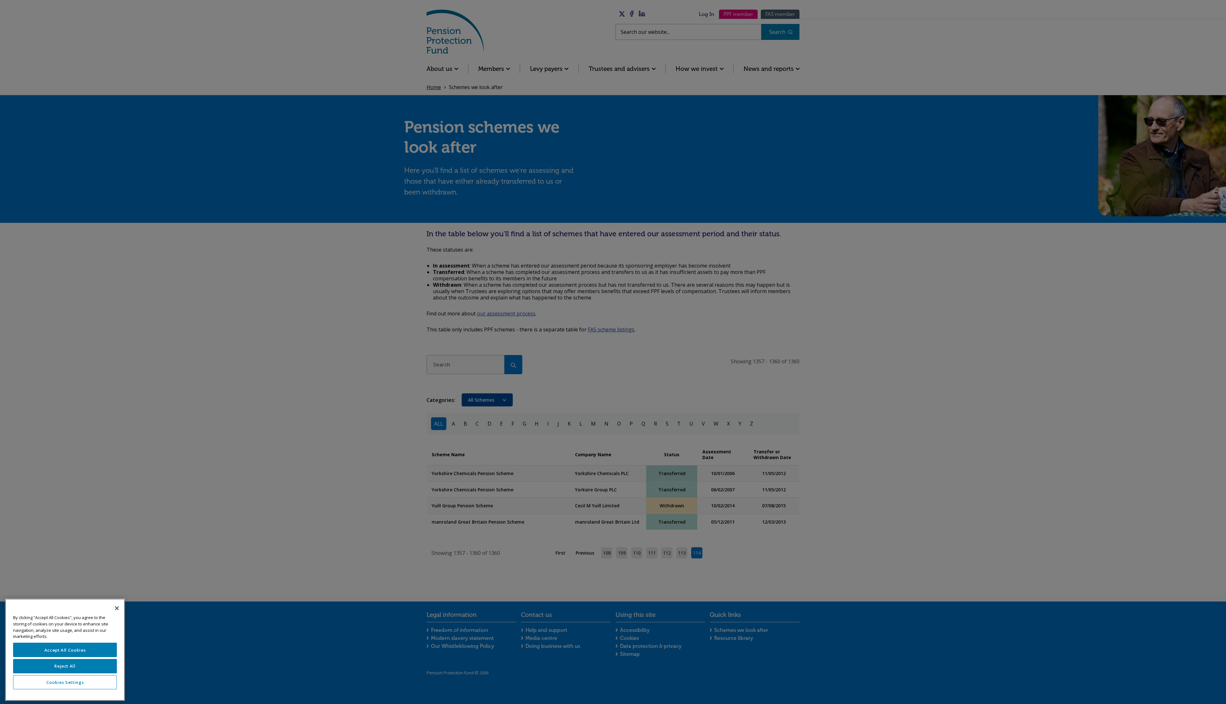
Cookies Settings (65, 682)
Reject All (65, 666)
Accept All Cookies (65, 650)
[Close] (117, 608)
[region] (65, 650)
